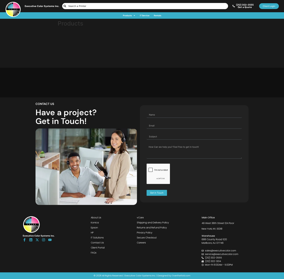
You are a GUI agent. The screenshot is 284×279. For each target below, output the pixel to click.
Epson (94, 227)
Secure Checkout (147, 237)
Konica (95, 222)
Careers (141, 242)
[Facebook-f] (24, 240)
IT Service (144, 15)
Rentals (157, 15)
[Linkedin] (31, 240)
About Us (96, 217)
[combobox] (145, 6)
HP (92, 232)
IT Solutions (97, 237)
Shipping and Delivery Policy (153, 222)
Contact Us (97, 242)
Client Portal (98, 247)
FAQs (93, 252)
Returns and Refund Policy (152, 227)
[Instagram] (43, 240)
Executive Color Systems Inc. (42, 6)
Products (127, 15)
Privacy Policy (144, 232)
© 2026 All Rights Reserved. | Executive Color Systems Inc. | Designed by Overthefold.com (142, 275)
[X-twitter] (37, 240)
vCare (140, 217)
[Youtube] (50, 240)
